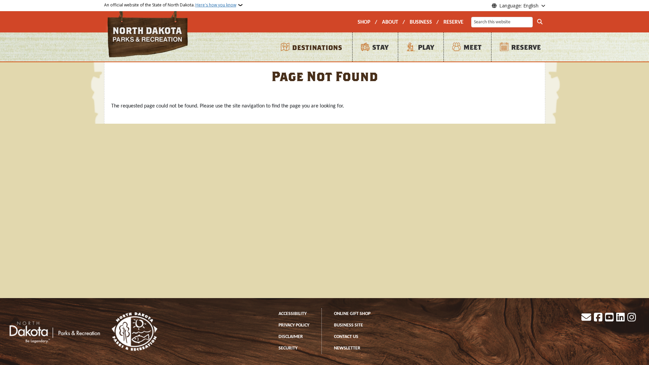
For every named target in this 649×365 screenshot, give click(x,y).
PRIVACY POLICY (294, 325)
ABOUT (390, 22)
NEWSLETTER (347, 348)
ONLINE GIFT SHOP (352, 313)
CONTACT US (346, 336)
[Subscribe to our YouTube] (609, 318)
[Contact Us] (586, 318)
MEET (472, 47)
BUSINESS (421, 22)
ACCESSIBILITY (293, 313)
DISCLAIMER (291, 336)
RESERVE (453, 22)
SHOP (364, 22)
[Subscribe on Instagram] (631, 318)
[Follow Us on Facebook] (598, 318)
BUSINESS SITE (348, 325)
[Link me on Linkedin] (620, 318)
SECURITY (288, 348)
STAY (380, 47)
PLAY (426, 47)
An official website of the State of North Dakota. (170, 5)
